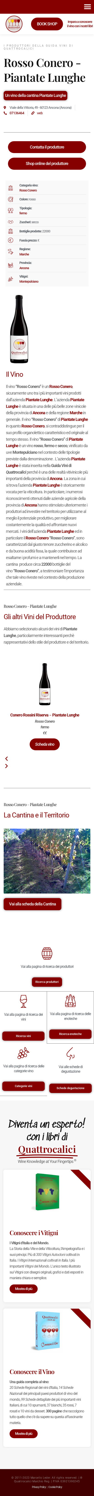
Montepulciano (28, 281)
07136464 (17, 113)
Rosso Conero (28, 190)
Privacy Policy (39, 1487)
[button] (87, 7)
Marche (24, 254)
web (39, 113)
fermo (23, 213)
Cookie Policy (55, 1487)
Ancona (24, 268)
